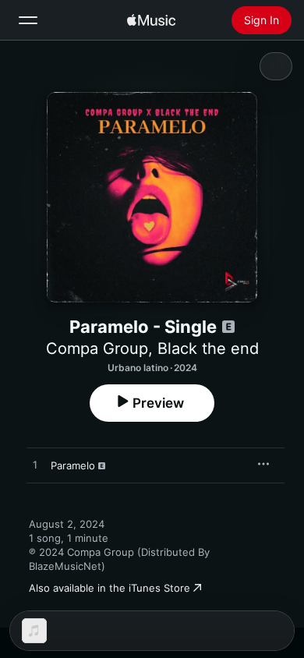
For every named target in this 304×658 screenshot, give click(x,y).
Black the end (208, 348)
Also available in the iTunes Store (109, 588)
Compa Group (97, 348)
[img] (151, 20)
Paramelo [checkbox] (73, 465)
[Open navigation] (28, 20)
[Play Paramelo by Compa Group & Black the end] (35, 465)
